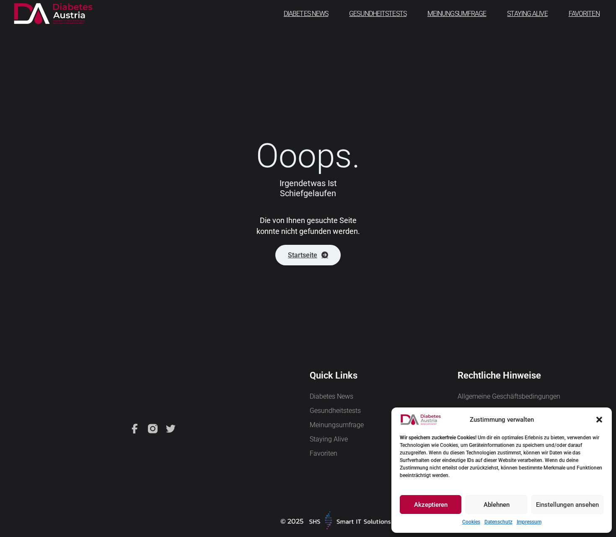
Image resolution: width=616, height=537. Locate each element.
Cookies (471, 522)
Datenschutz (498, 522)
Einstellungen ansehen (567, 504)
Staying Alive (527, 14)
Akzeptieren (431, 504)
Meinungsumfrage (457, 14)
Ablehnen (497, 504)
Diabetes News (306, 14)
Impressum (529, 522)
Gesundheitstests (377, 14)
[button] (599, 419)
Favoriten (584, 14)
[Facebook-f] (135, 428)
